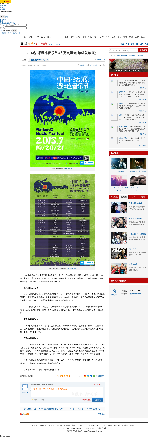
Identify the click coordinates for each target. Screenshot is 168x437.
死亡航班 (117, 55)
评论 (144, 88)
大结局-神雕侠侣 (135, 218)
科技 (90, 37)
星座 (143, 37)
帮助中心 (17, 33)
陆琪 (120, 115)
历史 (49, 37)
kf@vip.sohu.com (135, 294)
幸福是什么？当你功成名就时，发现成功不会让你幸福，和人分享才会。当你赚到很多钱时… (132, 117)
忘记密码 (11, 33)
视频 (66, 37)
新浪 (1, 7)
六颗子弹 (132, 249)
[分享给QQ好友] (88, 376)
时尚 (107, 37)
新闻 (31, 37)
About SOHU (100, 425)
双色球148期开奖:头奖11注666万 (57, 409)
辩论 (42, 400)
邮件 (1, 21)
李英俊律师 (123, 127)
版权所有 (106, 428)
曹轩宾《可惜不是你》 (119, 171)
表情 (35, 400)
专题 (127, 44)
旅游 (131, 37)
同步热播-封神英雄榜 (137, 234)
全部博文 (133, 425)
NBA (60, 37)
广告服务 (67, 425)
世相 (84, 37)
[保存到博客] (100, 376)
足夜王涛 (122, 92)
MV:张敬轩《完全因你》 (138, 171)
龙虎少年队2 (134, 264)
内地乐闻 (57, 44)
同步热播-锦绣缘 (135, 203)
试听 (141, 44)
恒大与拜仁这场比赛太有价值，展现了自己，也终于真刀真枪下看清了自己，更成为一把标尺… (132, 94)
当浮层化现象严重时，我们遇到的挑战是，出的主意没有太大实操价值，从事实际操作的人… (132, 83)
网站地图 (117, 425)
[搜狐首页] (5, 2)
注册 (6, 17)
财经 (78, 37)
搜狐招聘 (60, 425)
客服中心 (75, 425)
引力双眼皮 (140, 55)
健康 (113, 37)
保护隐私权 (91, 425)
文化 (43, 37)
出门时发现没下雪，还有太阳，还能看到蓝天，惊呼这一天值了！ (132, 140)
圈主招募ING (98, 385)
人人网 (2, 9)
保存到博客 (93, 65)
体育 (55, 37)
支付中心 (52, 425)
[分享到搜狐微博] (85, 376)
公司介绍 (110, 425)
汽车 (96, 37)
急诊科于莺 (123, 138)
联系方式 (82, 425)
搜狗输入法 (44, 425)
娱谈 (72, 37)
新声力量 (134, 44)
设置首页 (35, 425)
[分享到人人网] (91, 376)
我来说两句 (39, 60)
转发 (140, 88)
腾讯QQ (3, 5)
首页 (25, 37)
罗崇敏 (121, 104)
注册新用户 (4, 33)
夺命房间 (132, 55)
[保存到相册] (69, 169)
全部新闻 (125, 425)
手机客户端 (84, 65)
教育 (119, 37)
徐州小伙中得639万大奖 (82, 409)
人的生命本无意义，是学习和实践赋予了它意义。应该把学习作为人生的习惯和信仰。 (132, 106)
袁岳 (120, 80)
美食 (137, 37)
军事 (37, 37)
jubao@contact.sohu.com (93, 431)
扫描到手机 (101, 60)
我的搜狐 (3, 19)
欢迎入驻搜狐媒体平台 (8, 23)
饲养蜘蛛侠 (125, 55)
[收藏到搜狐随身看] (94, 376)
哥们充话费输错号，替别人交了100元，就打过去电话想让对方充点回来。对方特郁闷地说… (132, 129)
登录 (23, 392)
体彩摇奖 (97, 409)
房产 (102, 37)
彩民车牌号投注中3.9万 (33, 409)
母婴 (125, 37)
